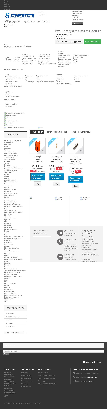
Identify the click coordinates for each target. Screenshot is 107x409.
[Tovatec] (83, 199)
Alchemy (11, 314)
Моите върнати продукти (46, 375)
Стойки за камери (9, 291)
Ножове (60, 51)
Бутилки (28, 80)
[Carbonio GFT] (85, 197)
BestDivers (11, 326)
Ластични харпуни (28, 56)
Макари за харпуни (44, 62)
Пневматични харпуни (29, 60)
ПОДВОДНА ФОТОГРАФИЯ (13, 276)
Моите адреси (42, 381)
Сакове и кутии (78, 57)
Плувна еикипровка (10, 274)
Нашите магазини (27, 381)
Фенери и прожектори (80, 76)
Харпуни (24, 54)
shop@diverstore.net (87, 381)
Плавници (8, 61)
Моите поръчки (43, 372)
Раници (75, 59)
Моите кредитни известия (46, 378)
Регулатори (28, 76)
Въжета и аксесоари (64, 59)
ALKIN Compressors (14, 317)
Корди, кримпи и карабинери (47, 64)
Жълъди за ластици (44, 60)
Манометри (60, 78)
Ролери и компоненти (29, 58)
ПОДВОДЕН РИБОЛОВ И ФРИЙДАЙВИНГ (9, 374)
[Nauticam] (58, 199)
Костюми (17, 57)
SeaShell (7, 278)
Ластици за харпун (44, 58)
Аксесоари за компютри (63, 83)
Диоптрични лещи (11, 76)
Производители (15, 308)
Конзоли (59, 76)
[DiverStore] (19, 15)
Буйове (60, 53)
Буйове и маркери (64, 55)
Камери (6, 286)
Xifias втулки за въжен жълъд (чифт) (56, 159)
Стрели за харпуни (44, 54)
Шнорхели (8, 59)
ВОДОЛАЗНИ (9, 106)
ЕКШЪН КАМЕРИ (10, 284)
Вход (6, 1)
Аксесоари (61, 66)
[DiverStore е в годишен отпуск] (14, 113)
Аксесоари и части (11, 81)
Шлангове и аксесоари (11, 248)
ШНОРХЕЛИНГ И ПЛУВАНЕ (13, 259)
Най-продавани (81, 132)
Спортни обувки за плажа (12, 272)
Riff (5, 282)
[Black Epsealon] (10, 115)
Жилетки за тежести (64, 63)
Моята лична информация (47, 383)
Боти (37, 78)
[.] (5, 119)
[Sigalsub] (7, 117)
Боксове (7, 287)
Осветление (8, 289)
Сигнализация (29, 81)
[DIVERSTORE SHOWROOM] (14, 127)
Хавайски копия (27, 62)
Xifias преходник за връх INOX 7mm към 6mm (76, 160)
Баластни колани (63, 64)
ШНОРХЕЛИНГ (9, 299)
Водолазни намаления (11, 297)
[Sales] (40, 127)
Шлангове (77, 81)
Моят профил (44, 369)
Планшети (61, 57)
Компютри (59, 74)
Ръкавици (17, 61)
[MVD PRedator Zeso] (11, 121)
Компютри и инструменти (81, 55)
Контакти (7, 9)
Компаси (59, 81)
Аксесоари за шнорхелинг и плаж (15, 270)
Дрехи (6, 301)
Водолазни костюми (42, 76)
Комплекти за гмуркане (12, 97)
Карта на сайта (26, 386)
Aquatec (10, 323)
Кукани (75, 63)
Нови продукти (26, 375)
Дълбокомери (60, 80)
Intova (6, 280)
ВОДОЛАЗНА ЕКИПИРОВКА (13, 206)
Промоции (24, 372)
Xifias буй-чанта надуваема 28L (38, 159)
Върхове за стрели (44, 56)
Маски (7, 57)
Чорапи (16, 59)
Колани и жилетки (64, 61)
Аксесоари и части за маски (14, 78)
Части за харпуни (27, 64)
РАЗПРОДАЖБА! (9, 293)
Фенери (75, 61)
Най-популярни (57, 132)
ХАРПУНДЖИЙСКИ (11, 104)
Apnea (10, 320)
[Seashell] (58, 197)
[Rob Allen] (8, 123)
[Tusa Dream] (8, 125)
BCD (26, 78)
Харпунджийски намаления (13, 295)
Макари (76, 80)
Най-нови (37, 132)
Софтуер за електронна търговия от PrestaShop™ (25, 403)
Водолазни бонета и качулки (45, 81)
